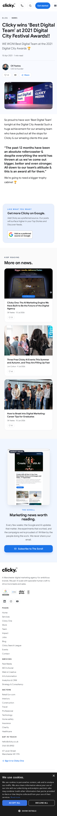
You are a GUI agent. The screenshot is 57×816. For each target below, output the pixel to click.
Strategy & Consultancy (12, 684)
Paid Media (7, 664)
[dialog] (28, 794)
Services (6, 616)
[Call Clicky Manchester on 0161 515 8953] (22, 5)
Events (5, 649)
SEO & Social (7, 668)
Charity (5, 727)
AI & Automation (9, 676)
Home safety (8, 719)
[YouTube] (17, 601)
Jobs (4, 637)
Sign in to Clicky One (14, 760)
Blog (5, 18)
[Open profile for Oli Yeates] (5, 67)
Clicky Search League (11, 645)
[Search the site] (30, 5)
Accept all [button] (14, 803)
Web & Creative (9, 672)
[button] (7, 75)
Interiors (6, 698)
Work (4, 625)
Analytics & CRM (9, 680)
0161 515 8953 (8, 745)
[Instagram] (11, 601)
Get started (42, 5)
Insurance (6, 723)
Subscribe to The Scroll (30, 548)
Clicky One (7, 621)
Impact (5, 633)
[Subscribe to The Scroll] (15, 75)
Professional (7, 711)
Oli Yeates (16, 65)
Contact (6, 653)
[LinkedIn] (4, 601)
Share (26, 75)
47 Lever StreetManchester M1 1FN (10, 752)
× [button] (53, 776)
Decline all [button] (41, 803)
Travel (4, 707)
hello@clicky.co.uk (10, 741)
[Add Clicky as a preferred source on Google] (20, 235)
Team (4, 629)
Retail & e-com (8, 694)
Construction (8, 702)
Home (4, 612)
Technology (7, 715)
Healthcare (7, 731)
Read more (15, 797)
